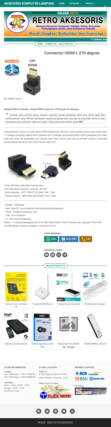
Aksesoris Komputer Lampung (29, 3)
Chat (53, 239)
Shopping (24, 11)
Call (88, 239)
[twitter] (52, 254)
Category (74, 3)
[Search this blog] (105, 7)
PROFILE (89, 3)
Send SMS (70, 239)
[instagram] (72, 411)
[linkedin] (55, 411)
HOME (62, 3)
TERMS (9, 11)
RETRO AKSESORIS (63, 422)
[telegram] (64, 254)
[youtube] (63, 411)
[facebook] (46, 254)
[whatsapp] (58, 254)
